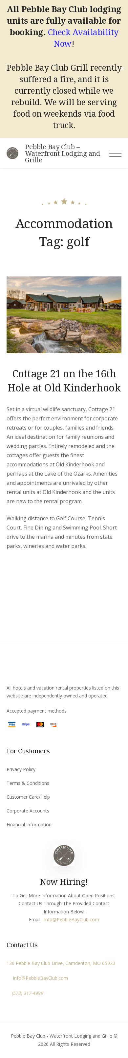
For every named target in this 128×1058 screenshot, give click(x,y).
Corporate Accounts (28, 811)
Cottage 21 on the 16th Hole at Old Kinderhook (64, 380)
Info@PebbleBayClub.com (39, 978)
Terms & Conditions (28, 783)
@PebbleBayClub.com (76, 919)
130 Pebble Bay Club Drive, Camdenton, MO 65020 (61, 963)
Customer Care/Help (28, 797)
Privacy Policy (21, 769)
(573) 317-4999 (27, 993)
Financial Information (29, 824)
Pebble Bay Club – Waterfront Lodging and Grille (62, 153)
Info (48, 919)
